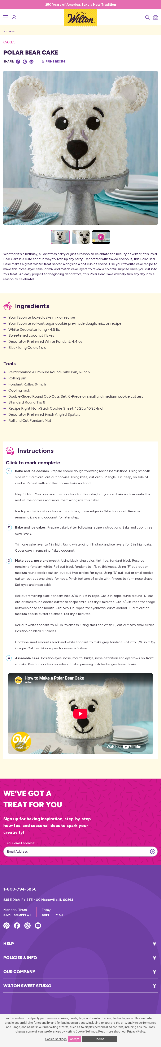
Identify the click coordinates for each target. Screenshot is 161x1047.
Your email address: (21, 843)
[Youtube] (38, 925)
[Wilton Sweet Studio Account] (13, 17)
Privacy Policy (136, 1031)
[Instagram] (27, 925)
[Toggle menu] (5, 17)
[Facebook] (18, 62)
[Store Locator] (155, 17)
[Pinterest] (25, 62)
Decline (99, 1039)
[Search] (147, 17)
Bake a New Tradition (99, 5)
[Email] (31, 62)
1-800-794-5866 (19, 889)
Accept (74, 1039)
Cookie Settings (56, 1039)
